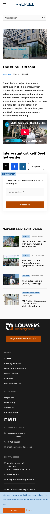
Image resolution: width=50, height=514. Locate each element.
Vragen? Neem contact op (22, 338)
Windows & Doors (12, 383)
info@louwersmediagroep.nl (20, 447)
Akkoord (14, 510)
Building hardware (13, 363)
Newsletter (9, 407)
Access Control (11, 373)
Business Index (11, 412)
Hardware (8, 378)
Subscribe (25, 205)
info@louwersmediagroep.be (20, 479)
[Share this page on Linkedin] (22, 166)
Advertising (9, 402)
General (7, 74)
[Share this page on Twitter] (6, 166)
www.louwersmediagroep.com (21, 490)
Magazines (9, 397)
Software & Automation (15, 368)
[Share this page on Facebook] (14, 166)
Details (29, 510)
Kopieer (36, 166)
